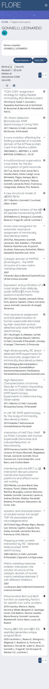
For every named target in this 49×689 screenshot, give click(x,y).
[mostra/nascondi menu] (46, 5)
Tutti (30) (39, 60)
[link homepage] (12, 5)
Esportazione (22, 60)
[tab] (7, 85)
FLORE (5, 22)
